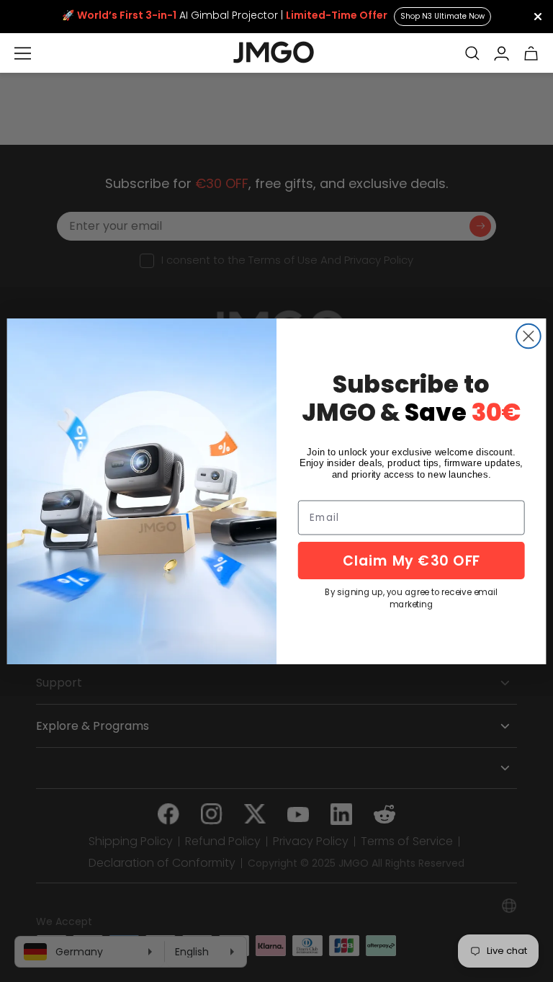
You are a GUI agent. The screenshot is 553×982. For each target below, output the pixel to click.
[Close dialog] (528, 335)
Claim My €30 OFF (411, 560)
